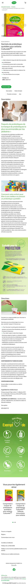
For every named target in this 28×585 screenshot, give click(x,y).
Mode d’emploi (18, 91)
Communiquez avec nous (7, 537)
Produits (13, 6)
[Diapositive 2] (10, 37)
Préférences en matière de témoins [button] (10, 554)
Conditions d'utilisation (8, 578)
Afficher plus (4, 575)
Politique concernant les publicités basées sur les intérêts (14, 549)
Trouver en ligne (6, 87)
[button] (2, 2)
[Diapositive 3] (13, 37)
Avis (20, 94)
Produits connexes (12, 94)
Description (9, 91)
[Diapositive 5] (18, 37)
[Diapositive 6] (21, 37)
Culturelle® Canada (5, 6)
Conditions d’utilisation (7, 542)
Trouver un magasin (6, 531)
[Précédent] (3, 25)
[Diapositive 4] (15, 37)
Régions (3, 534)
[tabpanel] (7, 502)
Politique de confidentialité (8, 545)
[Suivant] (25, 25)
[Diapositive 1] (7, 37)
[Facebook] (14, 570)
